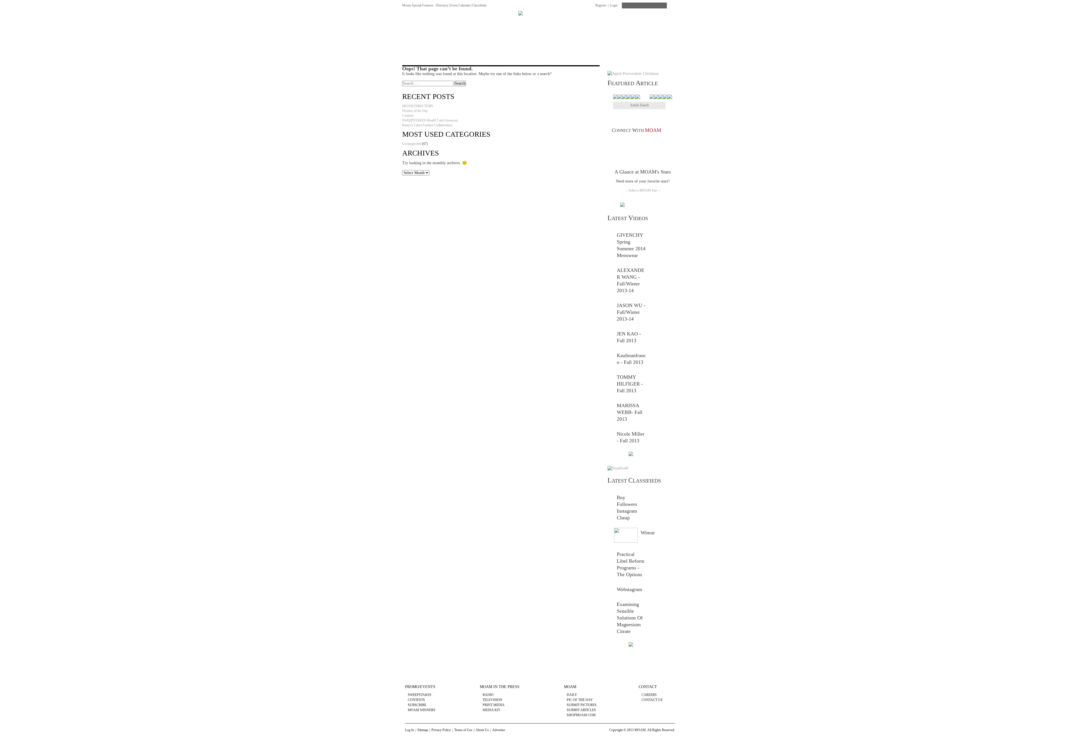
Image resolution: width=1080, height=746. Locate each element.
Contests (408, 116)
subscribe (417, 705)
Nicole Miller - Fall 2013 (630, 437)
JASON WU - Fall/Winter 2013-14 (631, 312)
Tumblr (650, 142)
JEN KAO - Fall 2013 (629, 337)
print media (494, 705)
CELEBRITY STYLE (592, 22)
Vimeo (642, 142)
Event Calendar (460, 5)
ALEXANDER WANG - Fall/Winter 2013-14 (630, 280)
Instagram (667, 142)
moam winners (421, 710)
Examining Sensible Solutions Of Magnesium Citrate (630, 617)
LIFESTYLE (630, 22)
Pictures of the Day (415, 111)
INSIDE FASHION (470, 22)
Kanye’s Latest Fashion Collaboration (427, 125)
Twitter (626, 142)
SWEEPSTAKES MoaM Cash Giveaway (430, 120)
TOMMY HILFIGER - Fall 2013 (630, 383)
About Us (482, 730)
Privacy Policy (441, 730)
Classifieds (479, 5)
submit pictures (582, 705)
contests (416, 700)
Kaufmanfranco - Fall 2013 (631, 359)
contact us (652, 700)
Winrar (648, 532)
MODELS (504, 22)
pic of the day (580, 700)
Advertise (498, 730)
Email (659, 142)
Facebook (618, 142)
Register (600, 5)
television (492, 700)
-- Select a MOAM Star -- (643, 190)
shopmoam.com (581, 715)
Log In (409, 730)
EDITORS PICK (664, 22)
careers (649, 695)
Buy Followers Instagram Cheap (627, 507)
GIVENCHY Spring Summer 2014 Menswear (631, 245)
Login (614, 5)
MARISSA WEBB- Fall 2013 (629, 412)
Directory (442, 5)
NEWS (407, 22)
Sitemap (422, 730)
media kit (491, 710)
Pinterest (634, 142)
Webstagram (629, 589)
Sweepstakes (419, 695)
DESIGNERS (434, 22)
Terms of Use (463, 730)
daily (572, 695)
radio (488, 695)
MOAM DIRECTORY (417, 106)
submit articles (581, 710)
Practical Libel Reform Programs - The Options (630, 564)
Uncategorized (411, 144)
